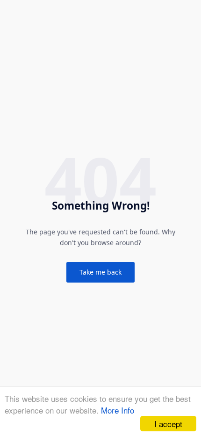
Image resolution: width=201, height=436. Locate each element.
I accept (168, 423)
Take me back (100, 272)
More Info (117, 410)
